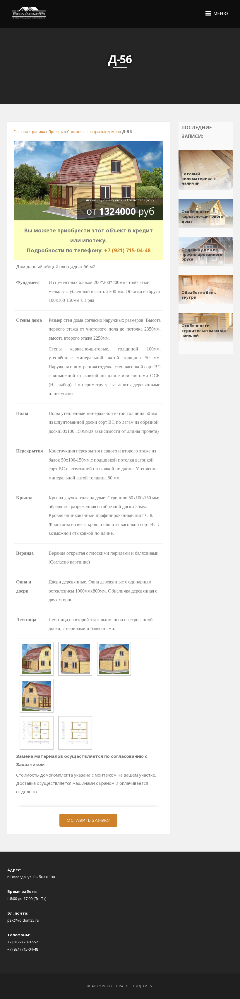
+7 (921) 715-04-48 (127, 250)
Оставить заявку (88, 820)
